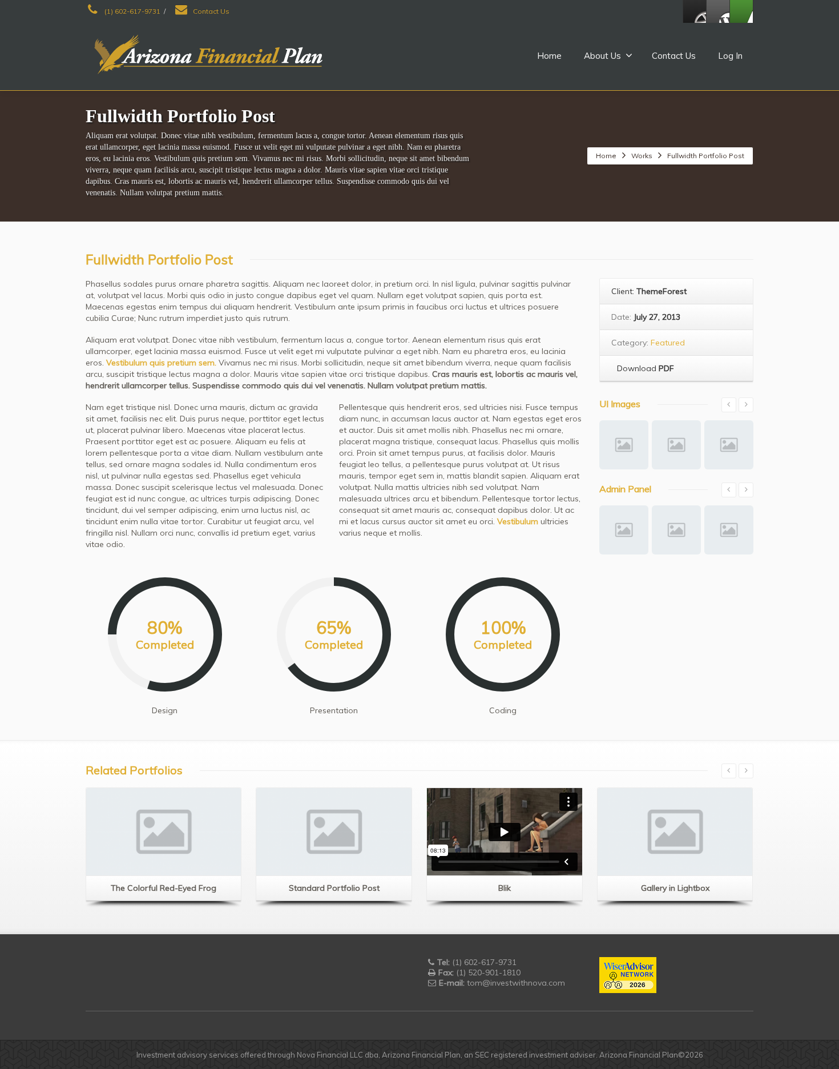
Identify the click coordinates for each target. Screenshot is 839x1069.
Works (641, 155)
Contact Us (210, 11)
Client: (649, 291)
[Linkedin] (741, 11)
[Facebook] (694, 11)
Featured (668, 342)
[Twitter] (718, 11)
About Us (602, 55)
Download (644, 368)
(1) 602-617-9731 (131, 11)
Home (549, 55)
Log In (730, 55)
